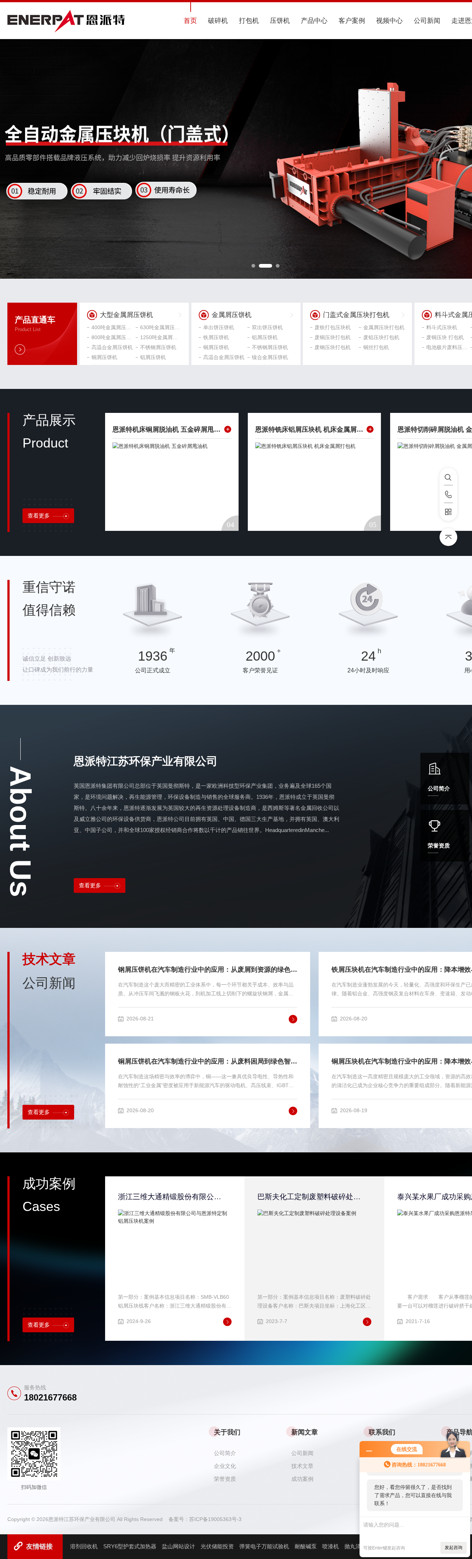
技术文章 (302, 1466)
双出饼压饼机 (267, 327)
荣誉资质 (439, 845)
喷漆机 (330, 1546)
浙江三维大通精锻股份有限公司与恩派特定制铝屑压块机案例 (170, 1197)
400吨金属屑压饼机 (112, 327)
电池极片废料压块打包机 (447, 347)
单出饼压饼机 (218, 327)
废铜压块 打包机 (445, 337)
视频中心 (389, 20)
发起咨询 (453, 1547)
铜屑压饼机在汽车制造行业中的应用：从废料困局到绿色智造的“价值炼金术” (207, 1061)
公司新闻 (427, 20)
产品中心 (314, 20)
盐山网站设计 (178, 1546)
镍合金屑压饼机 (270, 357)
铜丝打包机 (376, 347)
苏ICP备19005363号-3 (215, 1519)
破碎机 (218, 20)
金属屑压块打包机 (384, 327)
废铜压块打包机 (333, 337)
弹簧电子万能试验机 (264, 1546)
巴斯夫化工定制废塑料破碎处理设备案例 (309, 1197)
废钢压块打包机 (333, 347)
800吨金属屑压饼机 (112, 337)
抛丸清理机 (358, 1546)
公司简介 (439, 788)
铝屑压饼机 (153, 357)
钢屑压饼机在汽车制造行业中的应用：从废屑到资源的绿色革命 (207, 969)
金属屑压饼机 (231, 315)
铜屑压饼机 (104, 357)
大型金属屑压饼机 (126, 315)
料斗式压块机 (441, 327)
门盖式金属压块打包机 (356, 315)
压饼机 (280, 20)
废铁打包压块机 (333, 327)
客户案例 (352, 20)
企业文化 (225, 1466)
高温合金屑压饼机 (112, 347)
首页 (190, 20)
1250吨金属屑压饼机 (160, 337)
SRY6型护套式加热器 (129, 1546)
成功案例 (302, 1479)
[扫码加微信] (448, 512)
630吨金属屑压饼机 (160, 327)
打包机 (249, 20)
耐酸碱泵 (306, 1546)
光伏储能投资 (217, 1546)
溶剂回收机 (84, 1546)
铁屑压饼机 (216, 337)
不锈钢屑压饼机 (158, 347)
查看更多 (39, 515)
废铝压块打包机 (381, 337)
